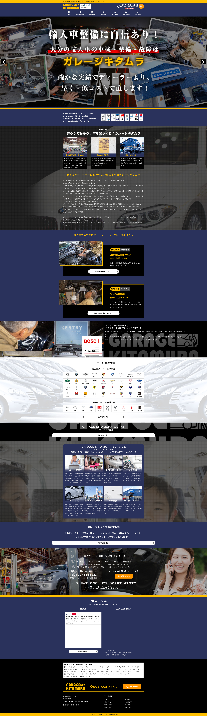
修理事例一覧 (103, 417)
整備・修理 (108, 705)
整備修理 (92, 14)
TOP (68, 14)
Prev (3, 61)
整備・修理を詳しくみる (103, 271)
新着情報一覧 (82, 651)
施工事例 (115, 14)
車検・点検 (108, 707)
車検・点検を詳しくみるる (102, 313)
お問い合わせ (129, 707)
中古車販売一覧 (103, 543)
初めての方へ (80, 14)
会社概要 (138, 14)
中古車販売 (126, 14)
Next (203, 61)
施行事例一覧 (102, 435)
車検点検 (103, 14)
